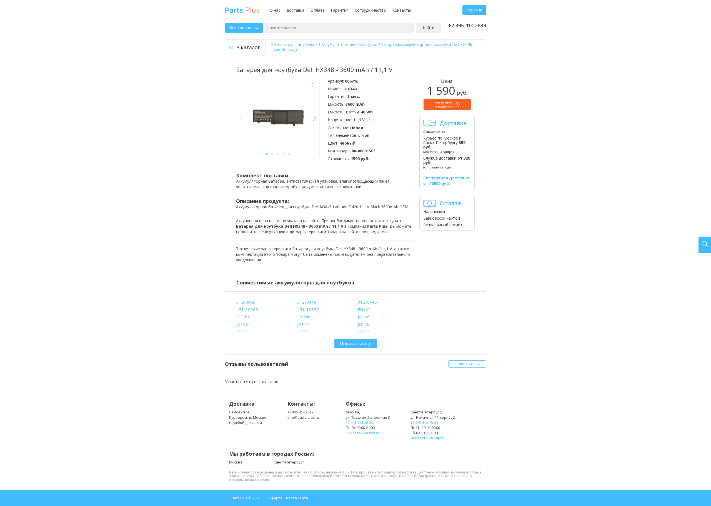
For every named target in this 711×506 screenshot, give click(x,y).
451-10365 (247, 309)
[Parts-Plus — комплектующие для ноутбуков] (242, 9)
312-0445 (367, 302)
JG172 (303, 324)
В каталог (248, 47)
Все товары (240, 27)
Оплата (318, 10)
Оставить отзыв (467, 363)
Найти (428, 27)
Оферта (275, 497)
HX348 (304, 316)
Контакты (401, 10)
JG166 (363, 316)
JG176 (363, 324)
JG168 (242, 324)
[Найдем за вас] (705, 245)
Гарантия (340, 10)
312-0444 (306, 302)
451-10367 (308, 309)
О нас (275, 10)
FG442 (364, 309)
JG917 (363, 331)
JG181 (242, 331)
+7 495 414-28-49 (359, 422)
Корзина (474, 10)
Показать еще (355, 344)
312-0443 (246, 302)
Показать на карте (363, 432)
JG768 (303, 331)
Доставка (295, 10)
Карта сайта (297, 497)
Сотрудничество (370, 10)
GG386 (243, 316)
